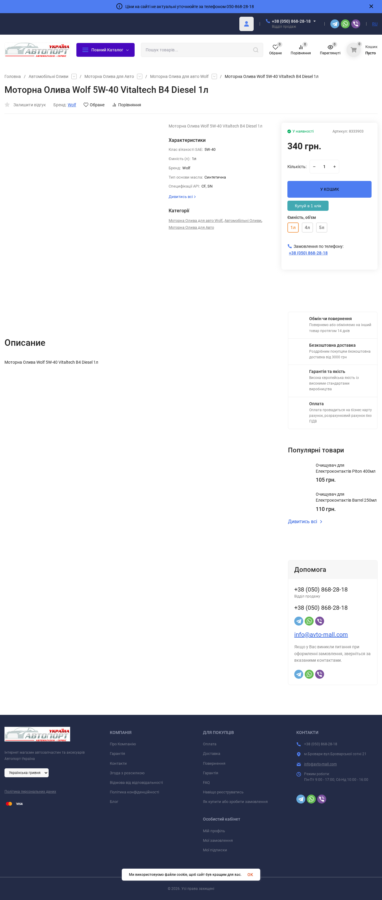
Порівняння (129, 104)
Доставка (211, 753)
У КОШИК (329, 189)
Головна (12, 76)
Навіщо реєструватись (223, 792)
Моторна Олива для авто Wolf (179, 76)
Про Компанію (123, 744)
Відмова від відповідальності (136, 782)
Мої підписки (215, 850)
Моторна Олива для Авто (109, 76)
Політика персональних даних (30, 792)
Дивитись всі (302, 521)
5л (321, 227)
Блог (114, 801)
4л (307, 227)
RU (375, 24)
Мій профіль (214, 831)
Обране (97, 104)
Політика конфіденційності (134, 792)
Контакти (118, 763)
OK (250, 874)
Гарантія (117, 753)
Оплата (209, 744)
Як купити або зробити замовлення (235, 801)
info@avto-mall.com (321, 634)
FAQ (206, 782)
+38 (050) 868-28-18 (291, 21)
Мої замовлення (218, 840)
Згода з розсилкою (127, 773)
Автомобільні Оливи (48, 76)
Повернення (214, 763)
